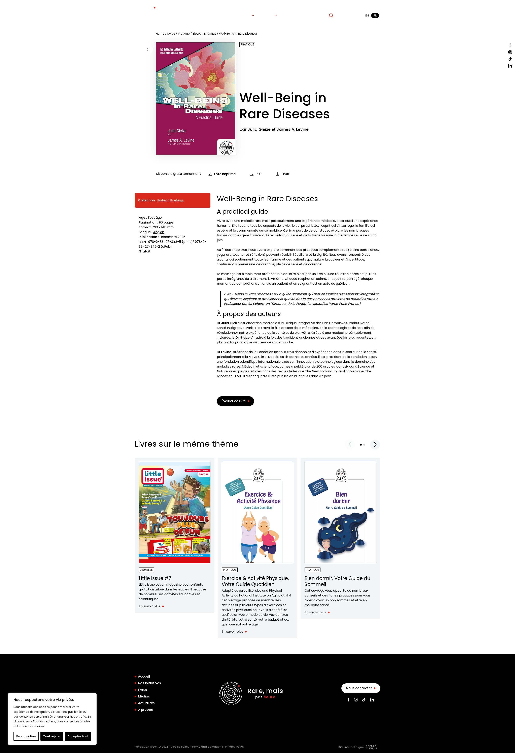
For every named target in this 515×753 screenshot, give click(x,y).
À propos (314, 15)
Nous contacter (359, 688)
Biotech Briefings (204, 34)
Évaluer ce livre (234, 401)
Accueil (199, 15)
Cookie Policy (180, 746)
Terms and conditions (207, 746)
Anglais (158, 232)
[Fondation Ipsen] (146, 15)
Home (160, 34)
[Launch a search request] (331, 15)
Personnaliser (26, 736)
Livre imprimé (225, 174)
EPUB (285, 174)
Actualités (292, 15)
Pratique (184, 34)
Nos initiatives (222, 15)
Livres (245, 15)
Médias (267, 15)
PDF (258, 174)
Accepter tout (78, 736)
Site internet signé (351, 747)
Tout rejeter (52, 736)
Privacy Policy (235, 746)
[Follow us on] (510, 45)
